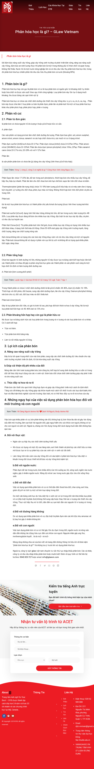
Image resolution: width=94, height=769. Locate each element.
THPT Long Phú (9, 735)
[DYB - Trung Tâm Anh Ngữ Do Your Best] (13, 7)
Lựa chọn (18, 655)
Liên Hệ (88, 7)
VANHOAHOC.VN (83, 744)
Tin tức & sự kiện (47, 28)
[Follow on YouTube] (13, 716)
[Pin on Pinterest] (54, 566)
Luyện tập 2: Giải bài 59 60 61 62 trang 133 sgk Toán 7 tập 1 (41, 280)
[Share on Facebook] (40, 566)
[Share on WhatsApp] (36, 566)
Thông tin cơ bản (21, 637)
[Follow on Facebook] (4, 716)
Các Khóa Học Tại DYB (56, 7)
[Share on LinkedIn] (58, 566)
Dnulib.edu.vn (84, 740)
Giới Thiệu (31, 7)
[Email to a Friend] (49, 566)
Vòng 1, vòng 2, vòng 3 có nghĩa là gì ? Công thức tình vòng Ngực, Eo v (44, 170)
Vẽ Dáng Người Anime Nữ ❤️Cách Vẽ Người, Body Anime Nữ (43, 411)
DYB (16, 721)
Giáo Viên (71, 7)
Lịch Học (43, 7)
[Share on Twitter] (45, 566)
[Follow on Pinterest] (8, 716)
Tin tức (79, 7)
